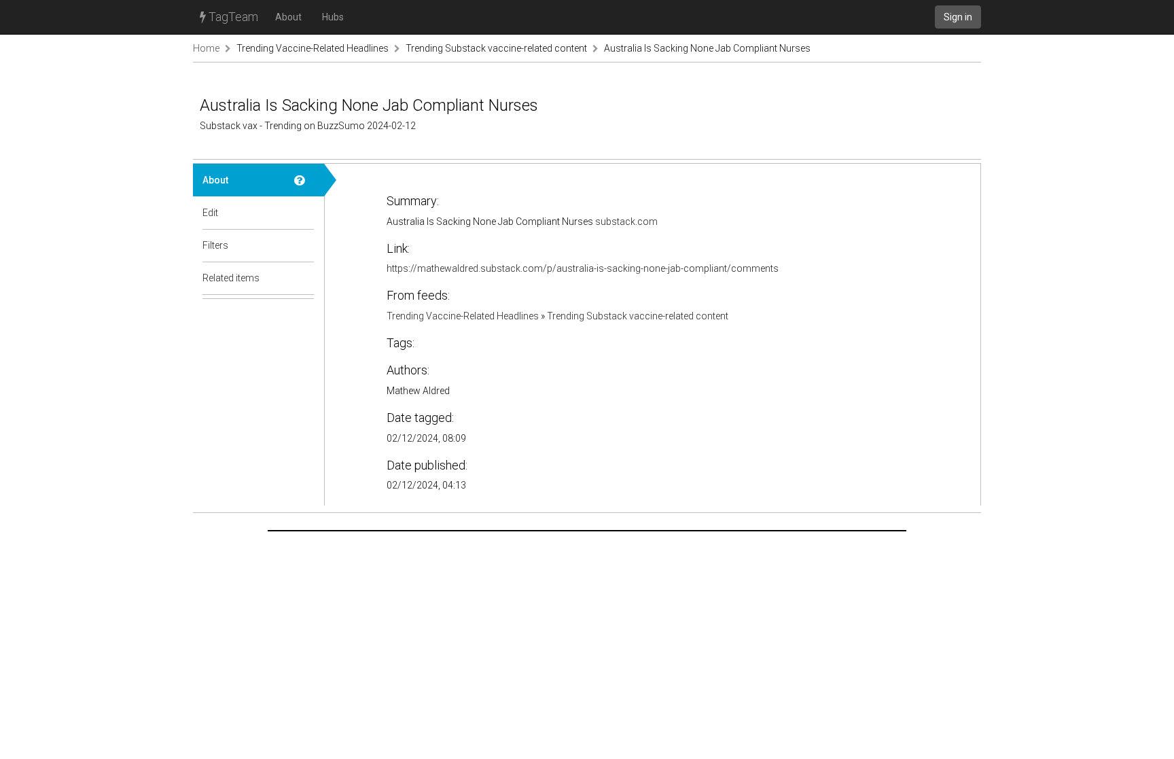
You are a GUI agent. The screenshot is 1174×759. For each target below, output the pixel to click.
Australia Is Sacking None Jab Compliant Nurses (707, 48)
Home (206, 48)
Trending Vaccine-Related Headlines (312, 48)
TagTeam (232, 17)
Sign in (958, 17)
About (288, 17)
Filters (215, 245)
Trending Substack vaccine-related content (496, 48)
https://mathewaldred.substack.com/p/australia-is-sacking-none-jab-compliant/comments (583, 268)
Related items (231, 277)
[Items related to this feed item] (304, 278)
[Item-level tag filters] (304, 245)
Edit (210, 212)
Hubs (333, 17)
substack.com (626, 221)
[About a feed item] (304, 180)
